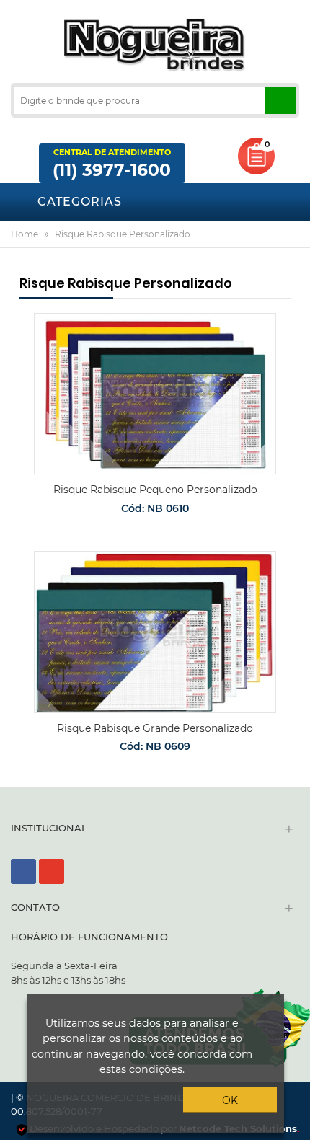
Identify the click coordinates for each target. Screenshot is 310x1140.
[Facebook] (23, 871)
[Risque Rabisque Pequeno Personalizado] (155, 394)
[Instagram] (51, 871)
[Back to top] (294, 1128)
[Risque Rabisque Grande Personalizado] (155, 632)
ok (230, 1100)
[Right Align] (280, 100)
